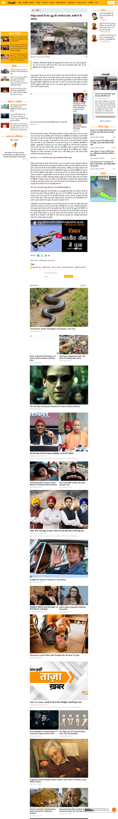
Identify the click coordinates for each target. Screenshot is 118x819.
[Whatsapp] (45, 256)
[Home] (33, 10)
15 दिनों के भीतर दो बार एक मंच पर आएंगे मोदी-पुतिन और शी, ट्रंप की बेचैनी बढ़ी (108, 37)
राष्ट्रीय (19, 3)
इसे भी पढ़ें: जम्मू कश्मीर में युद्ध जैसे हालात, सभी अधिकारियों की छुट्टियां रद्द (50, 187)
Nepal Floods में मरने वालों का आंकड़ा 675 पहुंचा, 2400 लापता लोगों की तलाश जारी (102, 143)
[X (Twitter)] (84, 34)
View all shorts (105, 121)
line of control (56, 267)
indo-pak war (36, 267)
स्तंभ (103, 10)
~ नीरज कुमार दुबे (105, 32)
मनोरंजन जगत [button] (81, 3)
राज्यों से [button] (44, 3)
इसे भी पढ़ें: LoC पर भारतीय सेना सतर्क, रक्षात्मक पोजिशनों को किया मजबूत (51, 157)
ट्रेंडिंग (14, 66)
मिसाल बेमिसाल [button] (60, 3)
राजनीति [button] (90, 3)
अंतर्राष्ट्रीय (25, 3)
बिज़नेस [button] (31, 3)
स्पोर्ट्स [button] (38, 3)
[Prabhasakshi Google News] (86, 57)
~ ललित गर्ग (103, 20)
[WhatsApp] (84, 38)
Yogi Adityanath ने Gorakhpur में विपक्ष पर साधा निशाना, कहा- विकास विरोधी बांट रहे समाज (102, 164)
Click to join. (51, 260)
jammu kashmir (68, 267)
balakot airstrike (80, 267)
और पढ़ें (24, 159)
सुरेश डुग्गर (33, 57)
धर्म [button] (96, 3)
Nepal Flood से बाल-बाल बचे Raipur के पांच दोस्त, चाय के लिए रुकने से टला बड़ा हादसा (103, 132)
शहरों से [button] (52, 3)
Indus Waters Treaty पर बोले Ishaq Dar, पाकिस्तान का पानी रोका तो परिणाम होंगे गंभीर (102, 153)
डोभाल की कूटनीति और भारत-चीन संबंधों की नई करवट (106, 16)
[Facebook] (84, 30)
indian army (46, 267)
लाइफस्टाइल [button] (71, 3)
